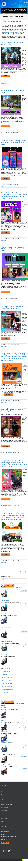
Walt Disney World (4, 807)
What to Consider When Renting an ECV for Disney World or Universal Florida (12, 249)
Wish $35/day (4, 731)
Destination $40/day (6, 641)
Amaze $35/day (5, 600)
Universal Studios (4, 815)
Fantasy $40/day (5, 764)
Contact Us (3, 799)
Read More (3, 83)
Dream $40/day (5, 753)
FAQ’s (2, 791)
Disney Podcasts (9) (7, 677)
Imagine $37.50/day (6, 627)
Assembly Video (22, 714)
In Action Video (24, 617)
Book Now (3, 788)
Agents (2, 794)
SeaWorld (2, 821)
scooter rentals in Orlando (12, 32)
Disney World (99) (6, 680)
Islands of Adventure (4, 818)
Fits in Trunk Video (23, 644)
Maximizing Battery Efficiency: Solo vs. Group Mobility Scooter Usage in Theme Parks (14, 142)
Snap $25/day (19, 587)
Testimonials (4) (5, 692)
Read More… (5, 75)
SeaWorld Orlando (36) (7, 689)
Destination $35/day (6, 742)
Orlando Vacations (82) (7, 686)
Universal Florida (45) (7, 695)
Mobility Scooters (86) (7, 683)
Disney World (9, 81)
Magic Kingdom (4, 810)
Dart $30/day (4, 720)
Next (26, 571)
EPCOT (2, 813)
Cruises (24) (5, 674)
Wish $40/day (4, 614)
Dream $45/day (5, 655)
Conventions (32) (6, 671)
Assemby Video (22, 646)
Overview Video (23, 590)
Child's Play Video (22, 716)
